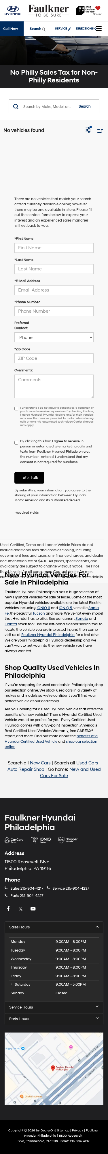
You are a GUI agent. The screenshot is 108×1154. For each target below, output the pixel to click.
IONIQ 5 (65, 608)
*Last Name (23, 260)
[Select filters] (88, 131)
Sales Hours (19, 927)
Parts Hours (19, 1019)
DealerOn (47, 1130)
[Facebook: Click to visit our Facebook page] (9, 909)
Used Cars (87, 763)
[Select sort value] (98, 131)
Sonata (81, 618)
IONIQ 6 (43, 608)
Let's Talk (29, 477)
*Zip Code (22, 349)
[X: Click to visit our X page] (21, 909)
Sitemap (63, 1130)
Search (85, 106)
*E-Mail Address (27, 281)
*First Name (23, 239)
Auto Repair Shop (25, 769)
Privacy (77, 1130)
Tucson (39, 613)
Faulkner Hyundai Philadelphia (48, 635)
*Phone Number (27, 302)
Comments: (23, 370)
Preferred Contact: (21, 325)
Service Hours (21, 1007)
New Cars (40, 763)
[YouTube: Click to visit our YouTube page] (33, 909)
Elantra (11, 624)
